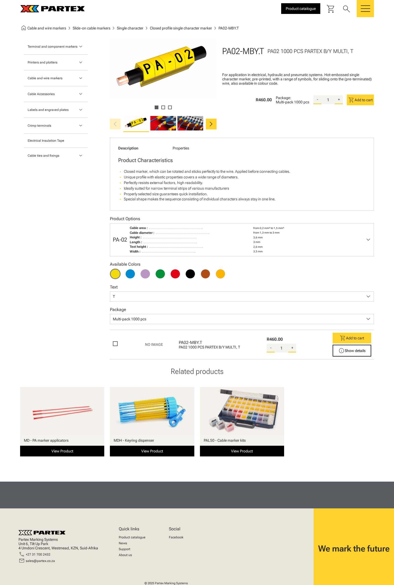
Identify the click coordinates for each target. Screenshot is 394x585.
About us (125, 555)
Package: (283, 98)
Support (124, 549)
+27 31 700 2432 (38, 554)
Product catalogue (132, 537)
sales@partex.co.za (40, 561)
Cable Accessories (41, 94)
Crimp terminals (39, 126)
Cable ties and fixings (43, 156)
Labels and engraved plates (48, 110)
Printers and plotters (42, 62)
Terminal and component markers (52, 46)
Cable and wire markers (45, 78)
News (123, 543)
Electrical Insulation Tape (46, 140)
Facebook (176, 537)
